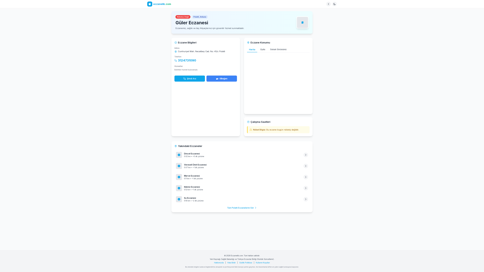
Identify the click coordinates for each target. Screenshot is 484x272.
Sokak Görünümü (278, 49)
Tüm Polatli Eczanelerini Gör (240, 208)
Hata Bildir (231, 263)
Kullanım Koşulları (263, 263)
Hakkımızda (219, 263)
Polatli (196, 17)
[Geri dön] (328, 4)
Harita (252, 49)
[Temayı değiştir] (334, 4)
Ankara (203, 17)
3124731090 (187, 60)
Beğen (223, 78)
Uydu (262, 49)
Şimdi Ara (191, 78)
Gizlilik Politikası (245, 263)
